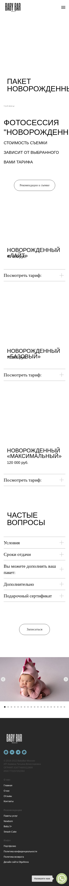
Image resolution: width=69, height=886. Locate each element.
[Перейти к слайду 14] (48, 707)
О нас (7, 791)
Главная (8, 785)
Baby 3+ (8, 826)
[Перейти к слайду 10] (34, 707)
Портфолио (10, 846)
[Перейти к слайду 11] (38, 707)
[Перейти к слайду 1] (5, 707)
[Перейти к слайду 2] (8, 707)
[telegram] (18, 752)
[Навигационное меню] (63, 7)
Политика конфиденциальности (20, 851)
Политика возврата (14, 857)
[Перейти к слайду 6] (21, 707)
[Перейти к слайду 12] (41, 707)
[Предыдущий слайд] (3, 679)
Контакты (9, 801)
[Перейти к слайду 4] (14, 707)
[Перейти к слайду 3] (11, 707)
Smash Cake (10, 831)
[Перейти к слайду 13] (44, 707)
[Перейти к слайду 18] (61, 707)
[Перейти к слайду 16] (54, 707)
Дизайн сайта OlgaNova (16, 862)
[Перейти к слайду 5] (18, 707)
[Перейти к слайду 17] (58, 707)
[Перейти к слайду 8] (28, 707)
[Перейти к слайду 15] (51, 707)
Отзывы (8, 796)
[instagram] (6, 752)
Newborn (8, 821)
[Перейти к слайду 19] (64, 707)
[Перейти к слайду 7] (24, 707)
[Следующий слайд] (66, 679)
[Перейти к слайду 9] (31, 707)
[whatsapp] (24, 752)
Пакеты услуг (10, 816)
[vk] (12, 752)
